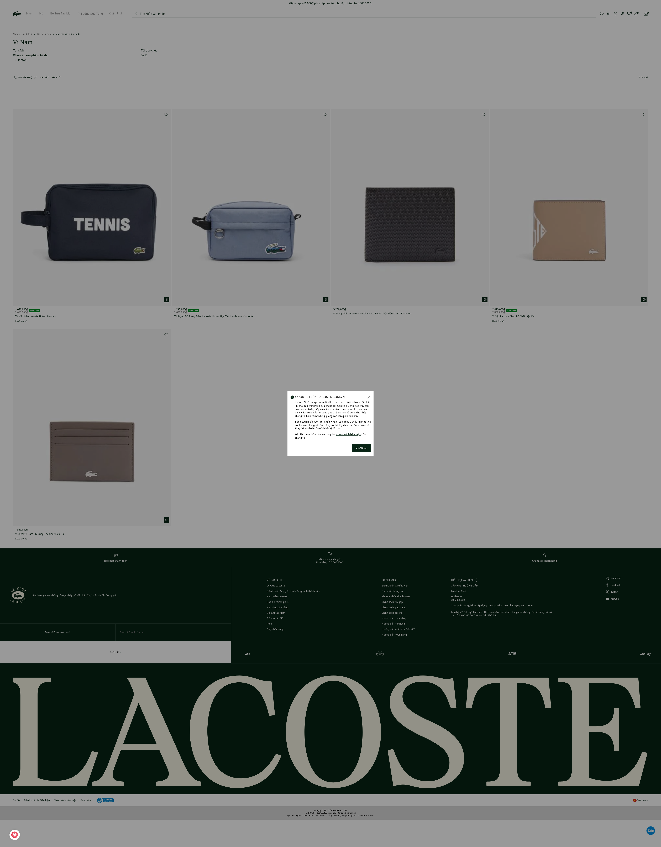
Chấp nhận (361, 447)
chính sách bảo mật (348, 434)
